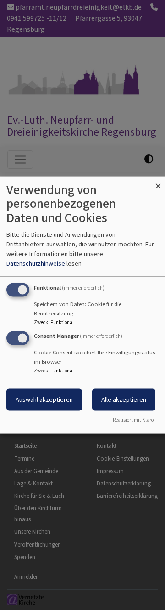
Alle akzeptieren (123, 399)
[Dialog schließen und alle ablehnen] (158, 182)
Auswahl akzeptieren (44, 399)
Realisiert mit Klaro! (134, 419)
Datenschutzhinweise (35, 263)
